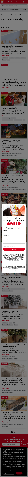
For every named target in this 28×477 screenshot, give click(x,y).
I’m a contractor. (8, 245)
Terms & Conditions (14, 270)
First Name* (5, 230)
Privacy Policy (16, 259)
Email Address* (6, 235)
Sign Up (14, 249)
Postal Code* (6, 240)
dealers (13, 257)
